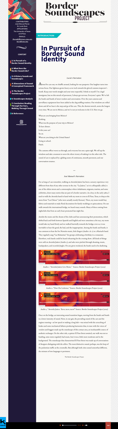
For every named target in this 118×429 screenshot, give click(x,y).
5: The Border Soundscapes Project (21, 92)
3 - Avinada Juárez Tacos (49, 306)
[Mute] (82, 425)
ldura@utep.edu (22, 42)
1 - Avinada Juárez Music (49, 264)
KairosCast (41, 264)
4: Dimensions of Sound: (23, 84)
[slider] (69, 425)
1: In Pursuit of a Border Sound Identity (21, 61)
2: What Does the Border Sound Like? (20, 69)
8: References (17, 113)
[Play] (60, 425)
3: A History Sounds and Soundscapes (22, 77)
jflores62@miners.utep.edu (22, 39)
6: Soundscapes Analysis (22, 98)
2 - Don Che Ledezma (48, 285)
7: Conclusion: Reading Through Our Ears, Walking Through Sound (22, 105)
